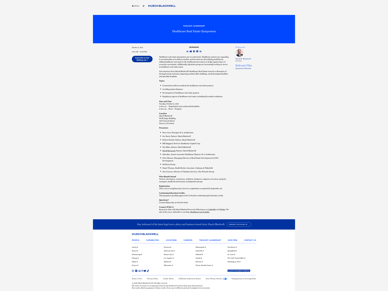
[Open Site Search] (143, 6)
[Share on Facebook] (194, 51)
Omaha (198, 258)
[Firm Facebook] (142, 271)
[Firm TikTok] (148, 271)
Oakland (199, 254)
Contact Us (250, 240)
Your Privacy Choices (214, 278)
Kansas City (168, 254)
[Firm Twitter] (137, 271)
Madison (167, 262)
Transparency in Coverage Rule (243, 278)
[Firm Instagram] (133, 271)
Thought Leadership (194, 26)
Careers (188, 240)
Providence (232, 247)
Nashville (199, 251)
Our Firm (232, 240)
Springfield (232, 251)
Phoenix (199, 262)
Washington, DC (234, 262)
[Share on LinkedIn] (187, 51)
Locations (171, 240)
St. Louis (231, 254)
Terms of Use (137, 278)
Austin (134, 247)
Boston (134, 251)
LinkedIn (212, 209)
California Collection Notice (190, 278)
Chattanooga (136, 254)
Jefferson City (169, 251)
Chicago (135, 258)
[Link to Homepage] (162, 6)
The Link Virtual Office (236, 258)
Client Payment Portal (239, 271)
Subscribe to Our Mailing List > (142, 59)
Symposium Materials (243, 68)
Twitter (222, 209)
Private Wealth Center (204, 265)
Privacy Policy (152, 278)
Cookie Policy (168, 278)
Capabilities (152, 240)
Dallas (134, 262)
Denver (135, 265)
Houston (167, 247)
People (135, 240)
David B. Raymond (243, 58)
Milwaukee (168, 265)
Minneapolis (200, 247)
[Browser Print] (200, 51)
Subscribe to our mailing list (238, 224)
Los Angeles (168, 258)
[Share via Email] (190, 51)
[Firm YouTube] (145, 271)
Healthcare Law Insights (199, 211)
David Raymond (168, 150)
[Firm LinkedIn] (140, 271)
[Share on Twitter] (197, 51)
